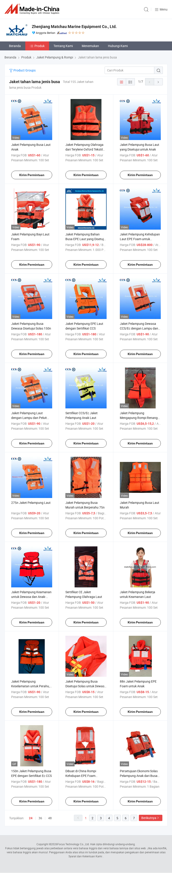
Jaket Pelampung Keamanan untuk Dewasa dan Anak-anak (31, 597)
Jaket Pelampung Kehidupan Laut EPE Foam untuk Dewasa (140, 239)
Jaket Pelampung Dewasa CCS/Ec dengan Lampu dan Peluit (139, 328)
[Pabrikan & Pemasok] (32, 9)
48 (50, 818)
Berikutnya (148, 818)
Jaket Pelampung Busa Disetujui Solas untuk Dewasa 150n (85, 686)
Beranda (15, 46)
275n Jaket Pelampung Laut (31, 502)
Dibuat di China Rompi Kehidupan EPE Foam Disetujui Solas (80, 775)
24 (30, 818)
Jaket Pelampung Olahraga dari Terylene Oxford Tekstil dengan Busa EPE (84, 149)
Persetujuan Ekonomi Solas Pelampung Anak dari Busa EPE (139, 775)
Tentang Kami (63, 46)
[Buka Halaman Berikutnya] (158, 81)
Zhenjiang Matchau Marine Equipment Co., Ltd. (74, 26)
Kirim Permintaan (31, 175)
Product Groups (24, 70)
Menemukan (90, 46)
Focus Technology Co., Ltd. (73, 844)
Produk (39, 46)
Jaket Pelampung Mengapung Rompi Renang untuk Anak (139, 418)
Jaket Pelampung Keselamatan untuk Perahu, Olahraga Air (30, 686)
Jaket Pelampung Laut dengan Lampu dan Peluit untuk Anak (29, 418)
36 (40, 818)
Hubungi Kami (118, 46)
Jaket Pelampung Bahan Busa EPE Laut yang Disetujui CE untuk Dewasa (85, 239)
